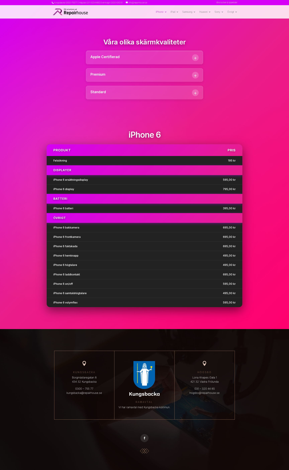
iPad (173, 12)
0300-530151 (117, 2)
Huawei (203, 12)
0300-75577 (71, 2)
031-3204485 (93, 2)
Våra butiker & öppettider (226, 3)
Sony (217, 12)
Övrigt (230, 12)
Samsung (187, 12)
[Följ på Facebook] (144, 438)
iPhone (160, 12)
